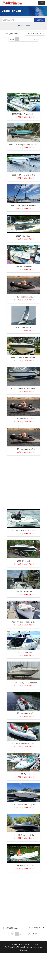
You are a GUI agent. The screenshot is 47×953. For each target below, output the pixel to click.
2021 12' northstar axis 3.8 (24, 713)
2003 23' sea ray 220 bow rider (23, 358)
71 (29, 39)
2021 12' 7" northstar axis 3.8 (23, 743)
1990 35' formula (23, 774)
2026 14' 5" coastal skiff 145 (23, 175)
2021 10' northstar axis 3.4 (24, 418)
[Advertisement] (23, 66)
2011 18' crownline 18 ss (23, 835)
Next (35, 39)
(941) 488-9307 (11, 947)
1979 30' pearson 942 (23, 327)
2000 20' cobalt (23, 561)
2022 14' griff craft (23, 236)
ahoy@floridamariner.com (31, 947)
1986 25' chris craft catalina (23, 114)
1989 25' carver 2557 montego (23, 388)
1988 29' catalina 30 (23, 591)
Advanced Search (23, 26)
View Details (29, 117)
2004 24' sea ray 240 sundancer (23, 683)
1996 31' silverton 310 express (23, 804)
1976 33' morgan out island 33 (23, 205)
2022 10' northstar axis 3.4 (24, 297)
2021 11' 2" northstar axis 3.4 (23, 530)
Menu (42, 3)
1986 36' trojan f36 (24, 652)
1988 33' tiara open (23, 266)
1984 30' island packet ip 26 (23, 622)
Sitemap (23, 950)
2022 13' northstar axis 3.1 (24, 865)
